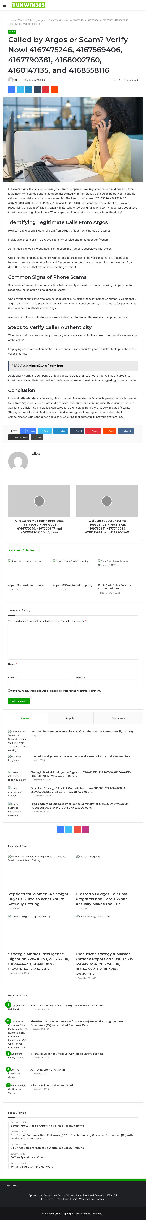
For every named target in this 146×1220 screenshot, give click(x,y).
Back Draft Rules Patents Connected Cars (114, 586)
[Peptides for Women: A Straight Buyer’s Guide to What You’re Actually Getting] (18, 741)
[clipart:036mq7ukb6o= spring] (73, 570)
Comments (118, 718)
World (22, 20)
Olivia (17, 80)
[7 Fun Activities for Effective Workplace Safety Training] (18, 1058)
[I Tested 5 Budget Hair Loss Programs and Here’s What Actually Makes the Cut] (18, 761)
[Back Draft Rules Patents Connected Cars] (118, 570)
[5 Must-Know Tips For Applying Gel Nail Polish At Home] (18, 1010)
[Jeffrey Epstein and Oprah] (18, 1074)
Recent (25, 718)
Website (80, 677)
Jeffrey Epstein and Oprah (47, 1069)
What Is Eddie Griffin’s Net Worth (52, 1085)
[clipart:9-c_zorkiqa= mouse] (28, 570)
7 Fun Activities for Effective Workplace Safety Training (67, 1053)
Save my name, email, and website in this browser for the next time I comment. (56, 690)
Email (12, 677)
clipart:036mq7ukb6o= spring (72, 585)
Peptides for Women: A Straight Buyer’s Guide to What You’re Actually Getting (81, 731)
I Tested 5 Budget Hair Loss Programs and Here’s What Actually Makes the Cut (82, 756)
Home (13, 20)
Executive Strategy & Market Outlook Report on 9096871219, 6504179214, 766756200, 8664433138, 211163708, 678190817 (105, 964)
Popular (70, 718)
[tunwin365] (28, 5)
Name (12, 664)
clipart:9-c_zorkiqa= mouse (26, 585)
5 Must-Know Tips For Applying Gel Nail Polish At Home (66, 1005)
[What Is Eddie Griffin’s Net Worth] (18, 1090)
